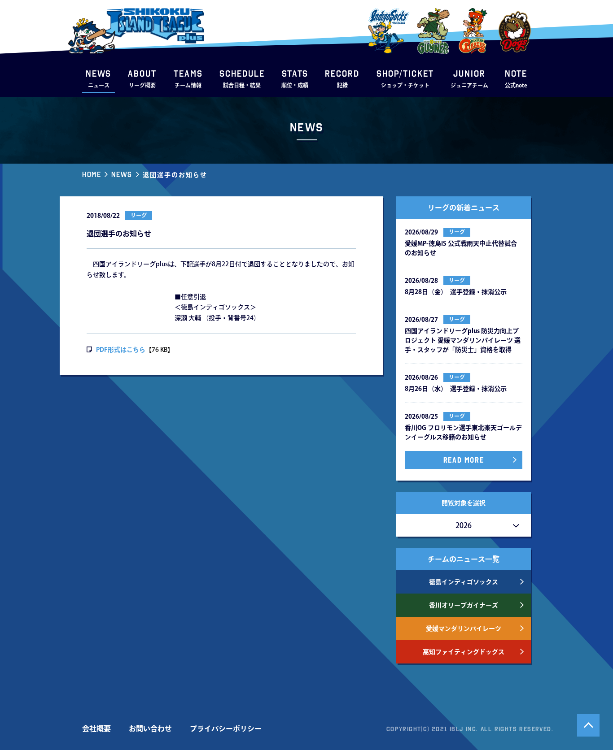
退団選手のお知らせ (175, 175)
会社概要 (96, 728)
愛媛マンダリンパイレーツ (463, 628)
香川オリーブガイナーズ (463, 605)
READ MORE (463, 460)
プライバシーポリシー (226, 728)
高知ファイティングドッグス (463, 652)
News (121, 174)
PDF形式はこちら (120, 350)
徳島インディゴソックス (463, 582)
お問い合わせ (150, 728)
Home (91, 174)
